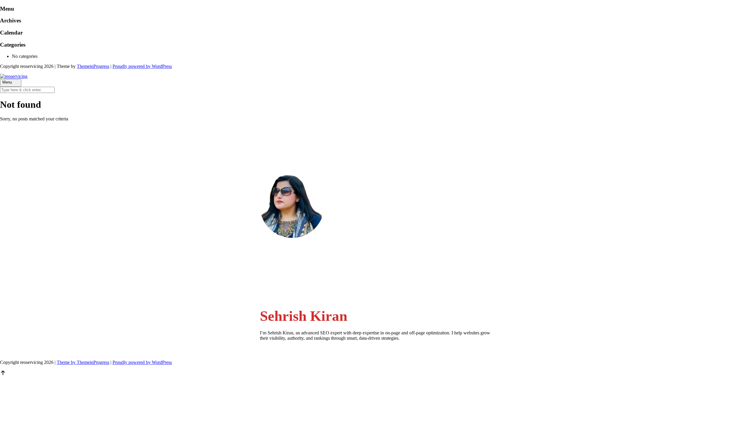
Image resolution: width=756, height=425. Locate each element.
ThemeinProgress (93, 66)
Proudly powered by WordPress (142, 66)
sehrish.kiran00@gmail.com (297, 262)
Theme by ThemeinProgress (83, 362)
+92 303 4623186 (289, 279)
